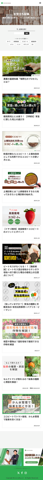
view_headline (40, 3)
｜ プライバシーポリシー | (21, 468)
